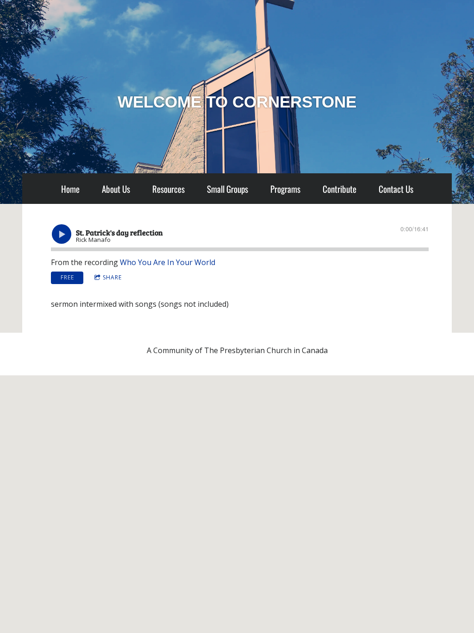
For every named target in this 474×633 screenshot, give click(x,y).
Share (112, 277)
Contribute (339, 188)
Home (70, 188)
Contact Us (396, 188)
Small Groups (227, 188)
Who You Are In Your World (167, 262)
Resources (168, 188)
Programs (285, 188)
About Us (116, 188)
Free (67, 277)
